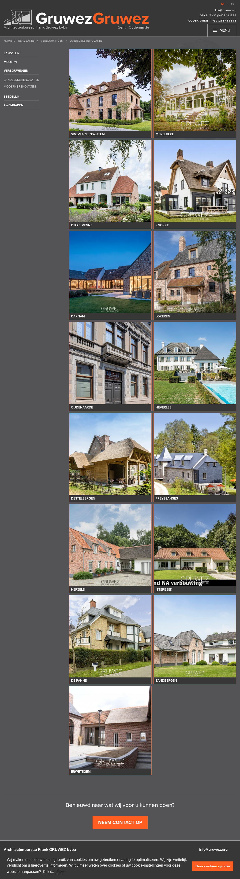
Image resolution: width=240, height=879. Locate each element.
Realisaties (26, 40)
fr (232, 4)
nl (223, 4)
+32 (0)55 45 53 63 (224, 20)
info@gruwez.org (225, 10)
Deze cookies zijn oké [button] (212, 866)
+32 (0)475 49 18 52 (224, 15)
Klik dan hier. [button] (53, 872)
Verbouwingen (52, 40)
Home (8, 40)
